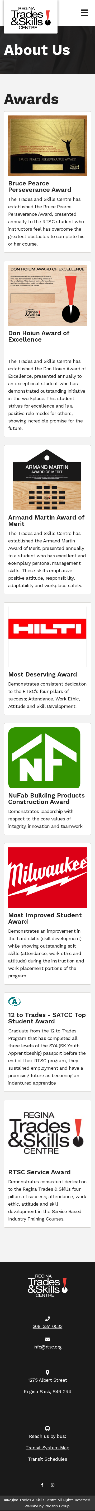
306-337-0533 (47, 1326)
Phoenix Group (57, 1506)
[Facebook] (42, 1485)
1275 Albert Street (47, 1380)
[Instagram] (52, 1485)
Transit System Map (47, 1447)
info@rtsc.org (48, 1347)
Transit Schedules (47, 1459)
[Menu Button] (84, 13)
